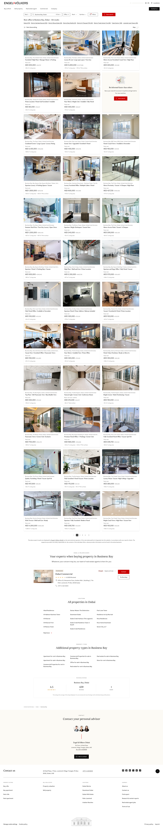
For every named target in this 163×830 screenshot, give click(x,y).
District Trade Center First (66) (102, 23)
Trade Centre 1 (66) (117, 23)
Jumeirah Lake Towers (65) (130, 23)
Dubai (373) (27, 23)
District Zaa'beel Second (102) (39, 23)
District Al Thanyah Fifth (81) (85, 23)
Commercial (44, 9)
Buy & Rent (7, 9)
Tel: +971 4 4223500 (81, 749)
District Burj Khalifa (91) (69, 23)
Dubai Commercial (63, 574)
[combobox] (43, 14)
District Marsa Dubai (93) (55, 23)
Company (54, 9)
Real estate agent (31, 9)
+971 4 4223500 (88, 771)
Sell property (18, 9)
